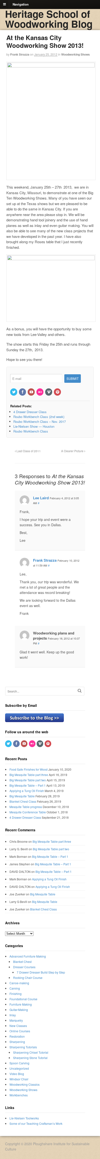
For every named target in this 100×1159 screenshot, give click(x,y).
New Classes (18, 1026)
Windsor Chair (18, 1079)
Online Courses (19, 1031)
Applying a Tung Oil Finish (26, 791)
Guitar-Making (18, 1010)
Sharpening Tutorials (23, 1047)
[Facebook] (23, 392)
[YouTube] (31, 392)
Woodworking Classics (24, 1084)
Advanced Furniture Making (27, 956)
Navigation (21, 4)
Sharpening (17, 1042)
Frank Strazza (19, 54)
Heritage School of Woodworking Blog (48, 19)
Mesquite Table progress (25, 807)
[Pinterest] (58, 392)
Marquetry (16, 1020)
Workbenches (18, 1095)
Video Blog (16, 1074)
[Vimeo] (49, 392)
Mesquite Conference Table (27, 812)
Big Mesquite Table (22, 796)
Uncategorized (19, 1068)
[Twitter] (14, 392)
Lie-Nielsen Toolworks (24, 1118)
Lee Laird (41, 497)
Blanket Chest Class (22, 801)
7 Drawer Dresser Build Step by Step (41, 972)
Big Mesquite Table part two (27, 780)
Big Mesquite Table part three (28, 775)
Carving (14, 988)
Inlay (12, 1015)
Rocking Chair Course (27, 978)
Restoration (17, 1036)
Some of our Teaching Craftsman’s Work (35, 1123)
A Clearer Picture (72, 451)
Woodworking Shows (75, 54)
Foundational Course (23, 999)
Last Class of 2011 (28, 451)
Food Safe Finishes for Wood (28, 769)
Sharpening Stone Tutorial (30, 1058)
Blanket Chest (22, 961)
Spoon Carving (19, 1063)
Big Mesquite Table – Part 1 (27, 785)
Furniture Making (20, 1004)
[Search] (80, 691)
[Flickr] (40, 392)
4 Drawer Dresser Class (25, 817)
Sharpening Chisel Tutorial (30, 1052)
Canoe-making (19, 983)
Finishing (15, 994)
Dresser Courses (24, 967)
